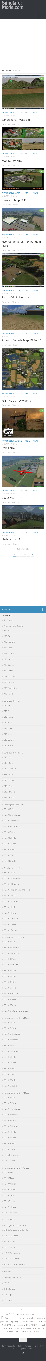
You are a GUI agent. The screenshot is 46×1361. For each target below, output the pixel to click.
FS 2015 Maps (10, 1045)
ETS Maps (8, 722)
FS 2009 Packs (10, 838)
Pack (4, 1328)
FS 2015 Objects (11, 1051)
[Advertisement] (23, 45)
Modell (34, 1324)
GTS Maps (8, 1294)
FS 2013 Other (10, 970)
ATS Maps (8, 647)
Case (21, 1314)
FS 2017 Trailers (11, 1149)
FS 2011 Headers (11, 884)
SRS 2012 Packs (11, 1241)
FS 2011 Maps (32, 112)
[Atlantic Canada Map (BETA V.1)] (23, 317)
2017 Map (8, 620)
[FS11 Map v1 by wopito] (23, 369)
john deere (26, 1321)
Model (26, 1324)
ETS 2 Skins (8, 786)
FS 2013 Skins (10, 982)
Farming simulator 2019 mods (16, 1168)
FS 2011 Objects (11, 901)
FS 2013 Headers (11, 953)
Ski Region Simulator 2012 (15, 1225)
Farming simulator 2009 (14, 804)
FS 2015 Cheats (10, 1028)
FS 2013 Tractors (11, 993)
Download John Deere (25, 1318)
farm (38, 1318)
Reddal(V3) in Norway (15, 297)
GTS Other (8, 1300)
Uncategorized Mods (12, 1277)
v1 (32, 1331)
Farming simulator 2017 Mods (16, 1093)
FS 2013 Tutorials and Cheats (16, 1011)
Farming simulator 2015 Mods (16, 1018)
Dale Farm (8, 448)
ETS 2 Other (9, 780)
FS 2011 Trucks (10, 930)
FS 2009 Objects (11, 826)
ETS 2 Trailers (9, 792)
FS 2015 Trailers (11, 1080)
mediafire (6, 1324)
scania (13, 1329)
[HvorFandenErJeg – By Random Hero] (23, 219)
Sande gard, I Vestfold (16, 119)
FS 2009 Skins (10, 843)
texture (41, 1328)
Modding (20, 1325)
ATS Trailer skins (11, 676)
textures (10, 1332)
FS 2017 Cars (9, 1097)
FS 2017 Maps (10, 1120)
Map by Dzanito (12, 161)
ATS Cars (7, 636)
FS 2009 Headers (11, 820)
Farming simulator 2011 (13, 112)
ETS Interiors (9, 717)
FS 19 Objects (10, 1184)
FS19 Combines (10, 1212)
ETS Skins (8, 734)
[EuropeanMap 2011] (23, 179)
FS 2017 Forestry (11, 1114)
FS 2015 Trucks (10, 1086)
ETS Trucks (8, 745)
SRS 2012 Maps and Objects (16, 1230)
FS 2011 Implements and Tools (17, 890)
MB (45, 1322)
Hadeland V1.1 (11, 539)
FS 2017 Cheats (10, 1103)
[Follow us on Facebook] (42, 609)
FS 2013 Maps (10, 959)
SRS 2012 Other (11, 1235)
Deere (31, 1314)
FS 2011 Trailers (11, 924)
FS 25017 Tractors (11, 1155)
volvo (37, 1332)
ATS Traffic (8, 670)
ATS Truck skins (10, 688)
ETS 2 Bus (8, 757)
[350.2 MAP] (23, 471)
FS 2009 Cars (9, 809)
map (40, 1321)
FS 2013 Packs (10, 976)
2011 (6, 1314)
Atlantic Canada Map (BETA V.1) (22, 340)
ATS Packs (8, 659)
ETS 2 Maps (9, 774)
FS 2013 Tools (10, 988)
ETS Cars (7, 711)
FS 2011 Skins (10, 913)
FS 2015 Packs (10, 1057)
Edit (34, 1318)
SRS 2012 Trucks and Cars (15, 1264)
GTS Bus (7, 1283)
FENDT (42, 1318)
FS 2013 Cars (9, 941)
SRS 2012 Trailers (11, 1258)
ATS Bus (7, 630)
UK (19, 1332)
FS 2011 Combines (12, 878)
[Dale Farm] (23, 423)
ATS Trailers (9, 682)
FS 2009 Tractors (11, 855)
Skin (18, 1328)
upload (29, 1332)
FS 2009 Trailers (11, 861)
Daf (27, 1314)
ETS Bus (7, 705)
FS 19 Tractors (10, 1189)
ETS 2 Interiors (10, 768)
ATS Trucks (8, 694)
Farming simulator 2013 (14, 937)
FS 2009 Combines (12, 815)
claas (24, 1314)
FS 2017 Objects (11, 1126)
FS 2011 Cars (9, 872)
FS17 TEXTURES (10, 1160)
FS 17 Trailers (9, 1219)
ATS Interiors (9, 642)
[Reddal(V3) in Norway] (23, 270)
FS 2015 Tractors (11, 1074)
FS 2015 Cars (9, 1022)
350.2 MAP (8, 497)
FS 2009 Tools (10, 849)
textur (35, 1328)
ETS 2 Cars (8, 763)
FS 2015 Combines (12, 1034)
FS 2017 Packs (10, 1132)
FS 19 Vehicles (10, 1207)
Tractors (7, 1271)
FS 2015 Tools (10, 1068)
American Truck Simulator (14, 626)
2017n (11, 1314)
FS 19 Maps (9, 1178)
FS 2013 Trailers (11, 999)
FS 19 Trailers (9, 1195)
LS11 (36, 1321)
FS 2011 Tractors (11, 918)
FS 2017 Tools (10, 1143)
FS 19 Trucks (9, 1201)
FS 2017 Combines (12, 1109)
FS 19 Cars (8, 1172)
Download (9, 1317)
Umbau (23, 1331)
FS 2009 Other (10, 832)
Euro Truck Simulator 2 (13, 753)
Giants (7, 1321)
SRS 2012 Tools (10, 1247)
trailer (15, 1331)
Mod (14, 1324)
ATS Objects (9, 653)
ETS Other (8, 728)
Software (22, 1328)
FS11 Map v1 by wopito (16, 400)
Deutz (37, 1314)
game (2, 1322)
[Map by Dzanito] (23, 138)
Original (42, 1325)
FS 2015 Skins (10, 1062)
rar (9, 1328)
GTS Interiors (9, 1289)
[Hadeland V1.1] (23, 517)
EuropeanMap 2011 (14, 200)
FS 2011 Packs (10, 907)
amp (17, 1314)
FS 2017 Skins (10, 1137)
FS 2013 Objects (11, 964)
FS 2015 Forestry (11, 1039)
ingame (14, 1321)
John (19, 1321)
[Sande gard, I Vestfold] (23, 92)
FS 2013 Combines (12, 947)
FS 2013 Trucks (10, 1005)
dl (41, 1314)
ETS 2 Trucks (9, 797)
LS (32, 1321)
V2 (34, 1332)
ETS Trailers (9, 740)
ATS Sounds (9, 665)
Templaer (29, 1329)
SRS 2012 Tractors (12, 1253)
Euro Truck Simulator (12, 701)
